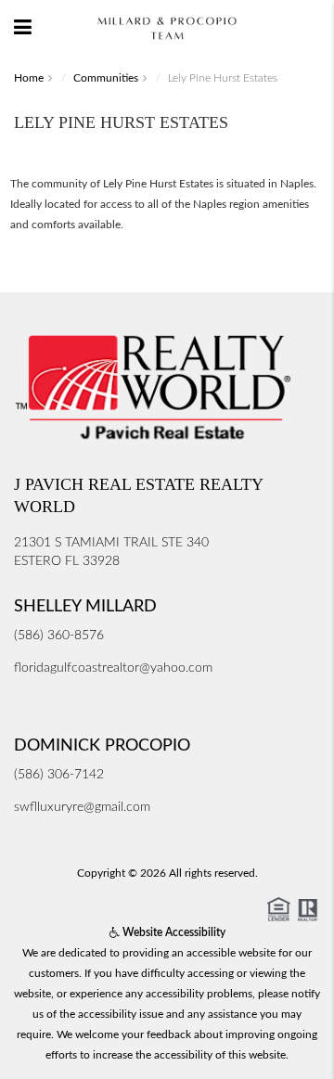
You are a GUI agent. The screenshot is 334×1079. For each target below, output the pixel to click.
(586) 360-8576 (59, 635)
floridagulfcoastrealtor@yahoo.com (113, 668)
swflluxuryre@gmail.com (82, 807)
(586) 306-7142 (59, 774)
